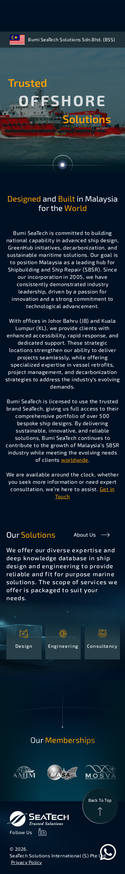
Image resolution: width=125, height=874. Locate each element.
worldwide (74, 459)
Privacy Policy (26, 862)
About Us (85, 534)
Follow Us (21, 832)
